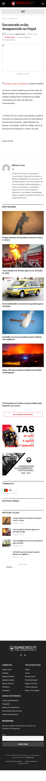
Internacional (9, 37)
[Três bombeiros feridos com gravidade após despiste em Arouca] (23, 388)
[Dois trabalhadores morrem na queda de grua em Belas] (23, 289)
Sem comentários (25, 37)
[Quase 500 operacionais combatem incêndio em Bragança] (23, 355)
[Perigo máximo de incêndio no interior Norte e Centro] (23, 223)
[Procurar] (42, 3)
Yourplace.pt (29, 757)
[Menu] (3, 3)
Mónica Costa (20, 34)
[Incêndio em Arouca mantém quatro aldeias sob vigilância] (23, 322)
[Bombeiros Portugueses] (23, 3)
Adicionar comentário (23, 414)
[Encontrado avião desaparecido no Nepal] (23, 57)
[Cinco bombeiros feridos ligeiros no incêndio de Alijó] (23, 256)
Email (4, 735)
